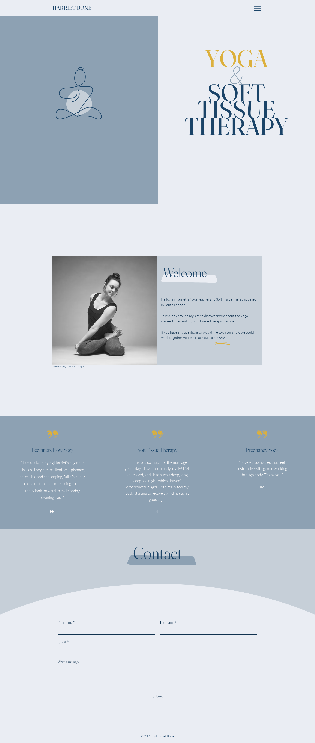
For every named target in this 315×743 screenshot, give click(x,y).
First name (66, 622)
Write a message (69, 662)
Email (63, 642)
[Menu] (257, 8)
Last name (168, 622)
